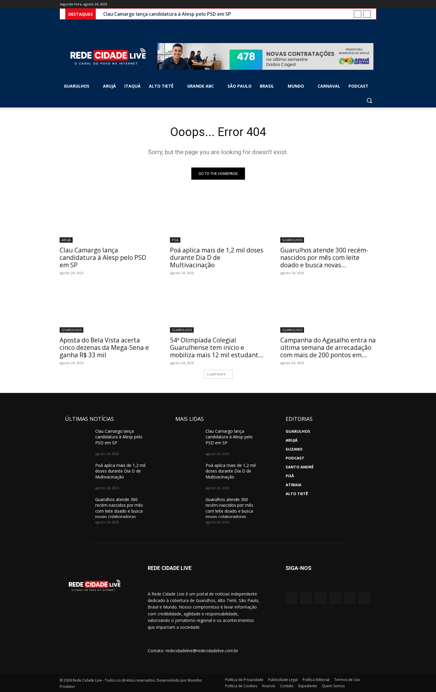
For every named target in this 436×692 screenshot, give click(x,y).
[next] (367, 14)
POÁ (175, 240)
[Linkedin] (350, 598)
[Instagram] (348, 4)
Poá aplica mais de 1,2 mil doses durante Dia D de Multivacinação (216, 257)
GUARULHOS (292, 240)
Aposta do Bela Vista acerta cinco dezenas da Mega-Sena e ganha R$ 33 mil (104, 347)
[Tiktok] (364, 598)
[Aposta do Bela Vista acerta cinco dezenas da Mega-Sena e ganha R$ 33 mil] (108, 309)
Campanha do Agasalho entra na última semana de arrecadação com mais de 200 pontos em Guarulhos (328, 351)
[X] (356, 4)
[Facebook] (340, 4)
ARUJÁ (66, 240)
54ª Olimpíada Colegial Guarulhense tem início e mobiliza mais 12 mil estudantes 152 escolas (217, 351)
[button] (369, 100)
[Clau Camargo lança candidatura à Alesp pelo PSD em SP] (108, 219)
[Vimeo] (364, 4)
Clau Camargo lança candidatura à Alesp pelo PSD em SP (167, 14)
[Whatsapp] (335, 598)
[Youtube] (373, 4)
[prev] (357, 14)
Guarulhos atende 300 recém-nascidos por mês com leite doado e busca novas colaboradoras (324, 261)
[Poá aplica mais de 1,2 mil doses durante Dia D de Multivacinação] (218, 219)
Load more (216, 374)
